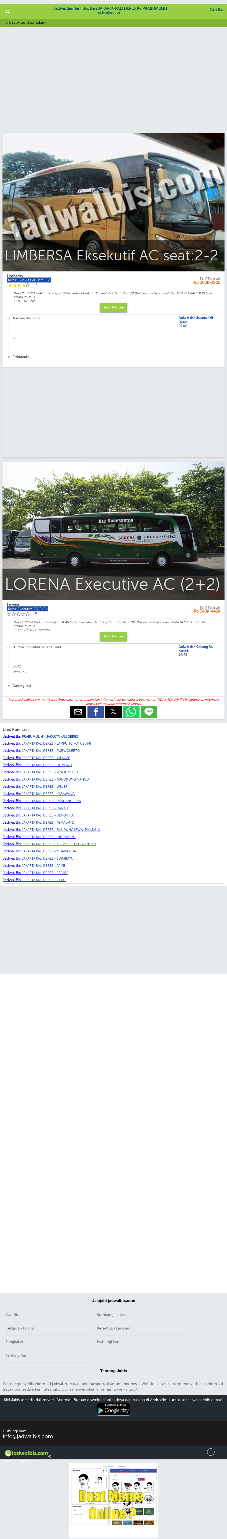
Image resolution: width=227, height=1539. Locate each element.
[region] (113, 88)
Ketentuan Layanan (113, 1328)
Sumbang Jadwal (112, 1315)
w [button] (131, 708)
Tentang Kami (17, 1355)
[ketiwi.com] (113, 1537)
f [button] (95, 708)
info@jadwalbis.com (28, 1436)
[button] (7, 11)
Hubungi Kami (109, 1342)
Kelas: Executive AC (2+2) (27, 609)
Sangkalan (14, 1342)
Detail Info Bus (113, 307)
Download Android (113, 1419)
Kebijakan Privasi (20, 1328)
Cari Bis (216, 9)
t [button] (113, 708)
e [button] (78, 708)
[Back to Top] (211, 1454)
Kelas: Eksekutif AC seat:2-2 (29, 280)
